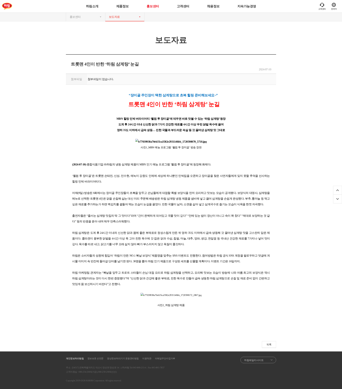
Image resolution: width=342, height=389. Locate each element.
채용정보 (213, 6)
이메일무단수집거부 (165, 358)
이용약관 (146, 358)
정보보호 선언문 (95, 358)
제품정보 (122, 6)
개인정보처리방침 (75, 358)
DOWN (337, 198)
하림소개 (92, 6)
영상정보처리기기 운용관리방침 (123, 358)
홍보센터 (153, 6)
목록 (268, 344)
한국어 (334, 9)
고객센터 (183, 6)
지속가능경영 (246, 6)
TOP (337, 190)
